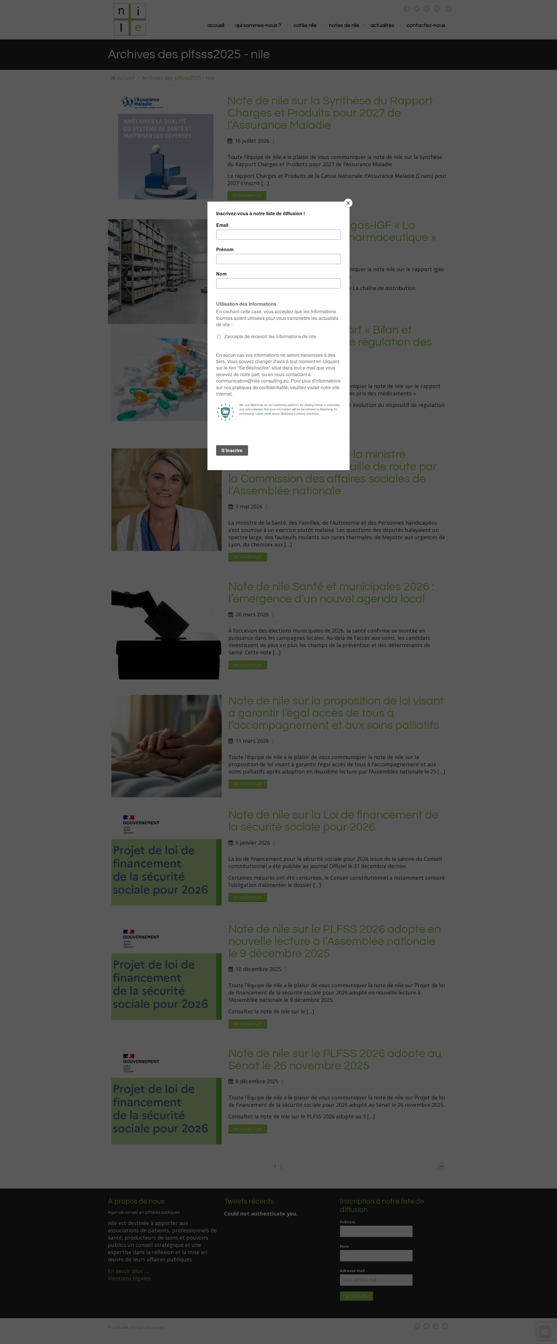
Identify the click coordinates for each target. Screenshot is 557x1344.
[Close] (348, 203)
